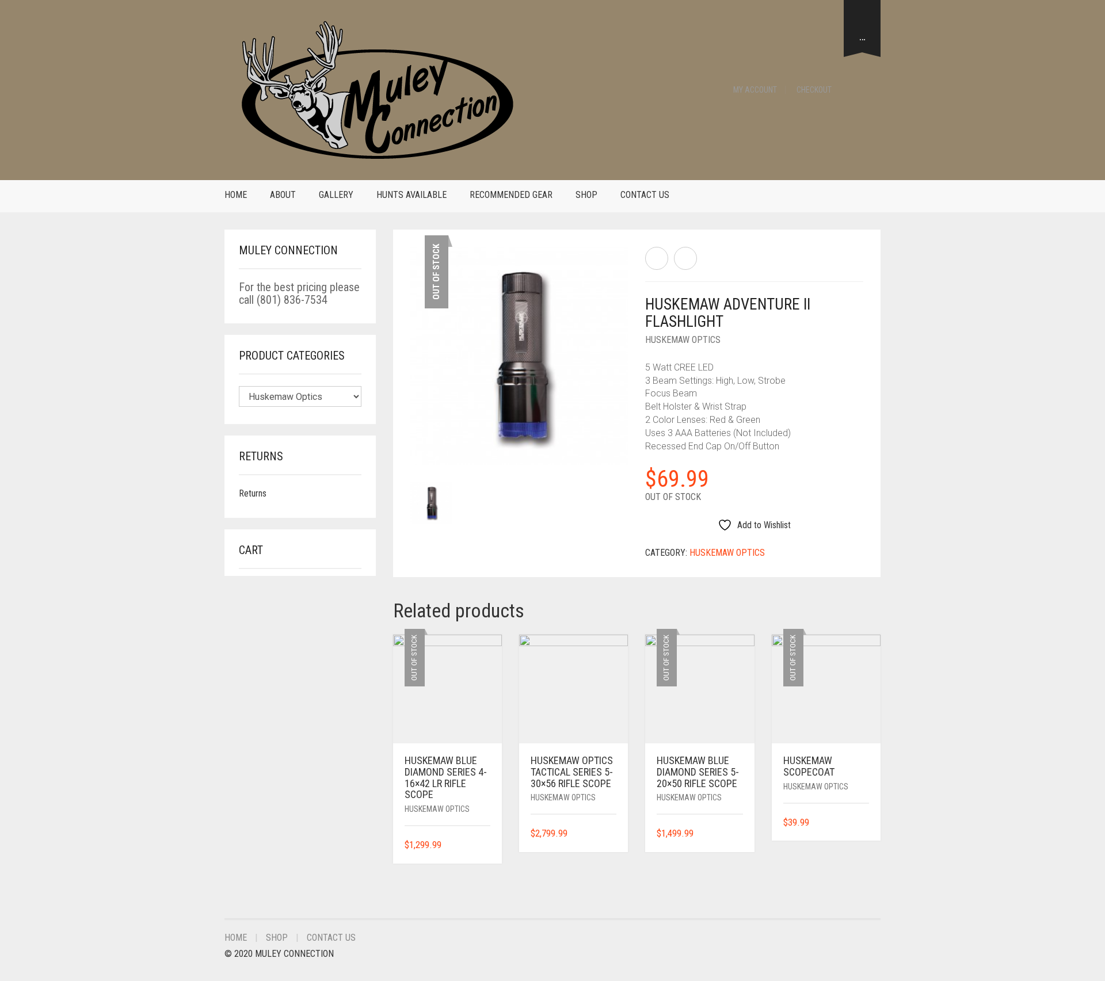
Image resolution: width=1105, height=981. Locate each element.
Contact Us (644, 194)
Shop (586, 194)
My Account (755, 89)
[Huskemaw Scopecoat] (685, 258)
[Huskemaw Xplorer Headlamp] (656, 258)
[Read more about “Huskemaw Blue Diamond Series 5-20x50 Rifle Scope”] (739, 834)
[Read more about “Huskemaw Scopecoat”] (865, 823)
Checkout (814, 89)
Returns (252, 493)
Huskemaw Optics (683, 339)
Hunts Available (411, 194)
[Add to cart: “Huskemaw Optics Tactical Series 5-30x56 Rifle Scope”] (612, 834)
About (283, 194)
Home (235, 194)
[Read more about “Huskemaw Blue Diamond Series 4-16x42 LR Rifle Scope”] (486, 845)
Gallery (336, 194)
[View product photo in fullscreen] (608, 445)
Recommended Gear (511, 194)
